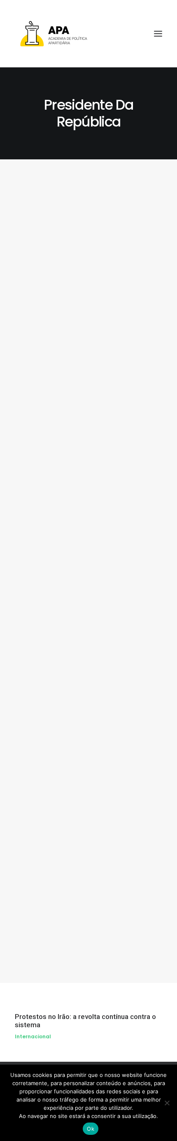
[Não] (167, 1103)
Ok (90, 1128)
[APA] (88, 33)
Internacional (33, 1036)
